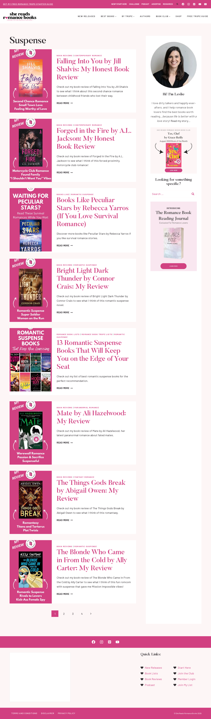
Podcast (145, 4)
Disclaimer (47, 713)
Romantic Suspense (82, 194)
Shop (179, 16)
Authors (145, 16)
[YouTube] (199, 4)
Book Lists (151, 673)
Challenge (134, 4)
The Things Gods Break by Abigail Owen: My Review (91, 491)
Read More (65, 103)
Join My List (185, 685)
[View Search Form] (177, 4)
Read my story (179, 120)
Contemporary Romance (88, 56)
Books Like (63, 194)
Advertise (156, 4)
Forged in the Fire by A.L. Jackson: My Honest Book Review (94, 139)
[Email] (205, 4)
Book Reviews (64, 56)
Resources (168, 4)
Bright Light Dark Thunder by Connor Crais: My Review (85, 279)
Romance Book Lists (68, 334)
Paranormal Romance (86, 408)
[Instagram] (188, 4)
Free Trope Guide (197, 16)
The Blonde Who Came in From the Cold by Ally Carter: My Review (92, 560)
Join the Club (186, 673)
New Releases (86, 16)
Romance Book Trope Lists (97, 334)
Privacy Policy (66, 713)
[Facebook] (183, 4)
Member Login (186, 679)
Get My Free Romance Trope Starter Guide (28, 4)
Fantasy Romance (84, 477)
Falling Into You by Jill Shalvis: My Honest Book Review (93, 69)
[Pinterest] (194, 4)
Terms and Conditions (24, 713)
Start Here (184, 667)
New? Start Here (119, 4)
